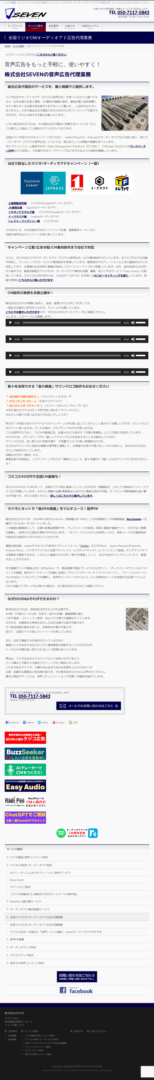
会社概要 (12, 1035)
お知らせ (78, 1031)
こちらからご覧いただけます (36, 280)
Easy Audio (17, 880)
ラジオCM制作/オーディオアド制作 (31, 865)
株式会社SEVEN (72, 1066)
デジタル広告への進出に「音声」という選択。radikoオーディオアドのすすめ (56, 932)
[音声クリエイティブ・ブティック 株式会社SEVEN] (26, 14)
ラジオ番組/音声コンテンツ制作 (29, 857)
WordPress (60, 1070)
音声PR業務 (17, 939)
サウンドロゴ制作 (20, 887)
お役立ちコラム (98, 1031)
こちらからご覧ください (51, 54)
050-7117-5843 (133, 12)
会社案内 (12, 1031)
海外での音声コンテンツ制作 (27, 963)
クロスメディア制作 (22, 955)
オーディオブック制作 (23, 947)
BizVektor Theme (77, 1070)
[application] (77, 322)
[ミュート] (133, 322)
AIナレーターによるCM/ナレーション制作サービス (40, 872)
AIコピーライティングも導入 (111, 275)
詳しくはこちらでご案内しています (71, 496)
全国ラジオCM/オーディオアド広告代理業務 (36, 917)
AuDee (84, 546)
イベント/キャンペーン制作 (38, 1047)
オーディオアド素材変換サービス (29, 909)
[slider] (141, 322)
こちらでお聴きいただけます (23, 312)
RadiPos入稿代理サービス (25, 901)
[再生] (10, 322)
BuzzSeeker (134, 519)
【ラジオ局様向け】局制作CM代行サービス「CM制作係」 (44, 894)
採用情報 (12, 1039)
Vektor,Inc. (94, 1070)
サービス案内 (15, 849)
